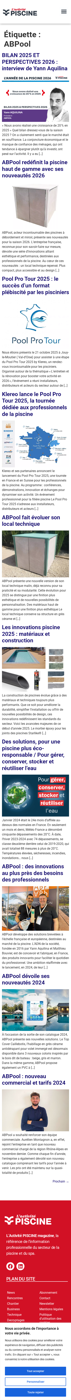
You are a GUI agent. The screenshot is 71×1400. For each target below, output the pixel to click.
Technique (14, 1315)
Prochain (61, 1181)
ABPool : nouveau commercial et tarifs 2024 (33, 1079)
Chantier (13, 1304)
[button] (63, 11)
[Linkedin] (20, 1266)
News (11, 1292)
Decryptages (15, 1320)
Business (13, 1309)
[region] (35, 1361)
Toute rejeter (35, 1392)
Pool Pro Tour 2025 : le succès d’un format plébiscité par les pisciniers (35, 285)
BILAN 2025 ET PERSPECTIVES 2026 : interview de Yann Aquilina (34, 62)
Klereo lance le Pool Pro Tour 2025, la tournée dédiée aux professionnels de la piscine (34, 404)
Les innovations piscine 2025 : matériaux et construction (31, 634)
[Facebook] (10, 1266)
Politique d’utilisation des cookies (50, 1318)
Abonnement (48, 1292)
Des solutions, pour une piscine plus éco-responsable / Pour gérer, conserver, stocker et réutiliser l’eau (33, 754)
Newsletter (46, 1304)
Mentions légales (51, 1309)
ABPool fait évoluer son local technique (31, 520)
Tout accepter (35, 1371)
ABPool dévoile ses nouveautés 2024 (26, 979)
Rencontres (15, 1298)
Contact (44, 1298)
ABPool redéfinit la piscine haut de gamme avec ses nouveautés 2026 (34, 169)
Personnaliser (35, 1381)
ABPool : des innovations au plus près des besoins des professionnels (33, 873)
